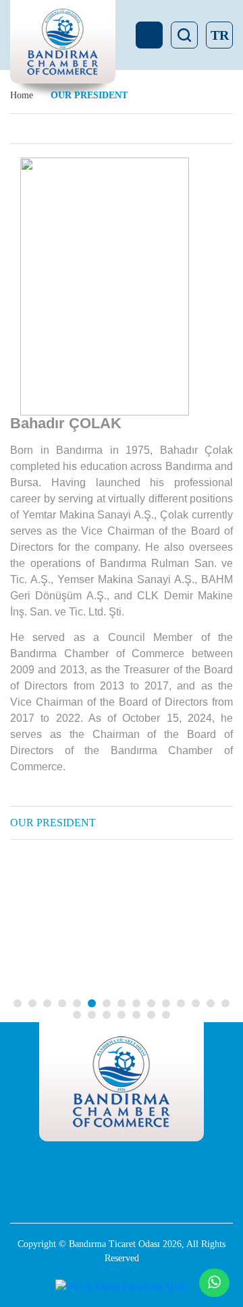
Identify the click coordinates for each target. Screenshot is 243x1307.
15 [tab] (225, 1003)
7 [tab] (107, 1003)
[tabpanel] (150, 933)
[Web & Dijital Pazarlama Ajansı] (121, 1286)
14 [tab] (211, 1003)
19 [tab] (121, 1015)
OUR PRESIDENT (53, 822)
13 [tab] (196, 1003)
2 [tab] (32, 1003)
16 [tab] (77, 1015)
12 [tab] (181, 1003)
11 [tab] (166, 1003)
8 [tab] (121, 1003)
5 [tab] (77, 1003)
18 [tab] (107, 1015)
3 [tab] (47, 1003)
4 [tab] (62, 1003)
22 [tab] (166, 1015)
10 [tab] (151, 1003)
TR (220, 35)
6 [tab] (92, 1003)
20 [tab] (136, 1015)
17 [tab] (92, 1015)
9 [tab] (136, 1003)
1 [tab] (18, 1003)
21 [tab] (151, 1015)
